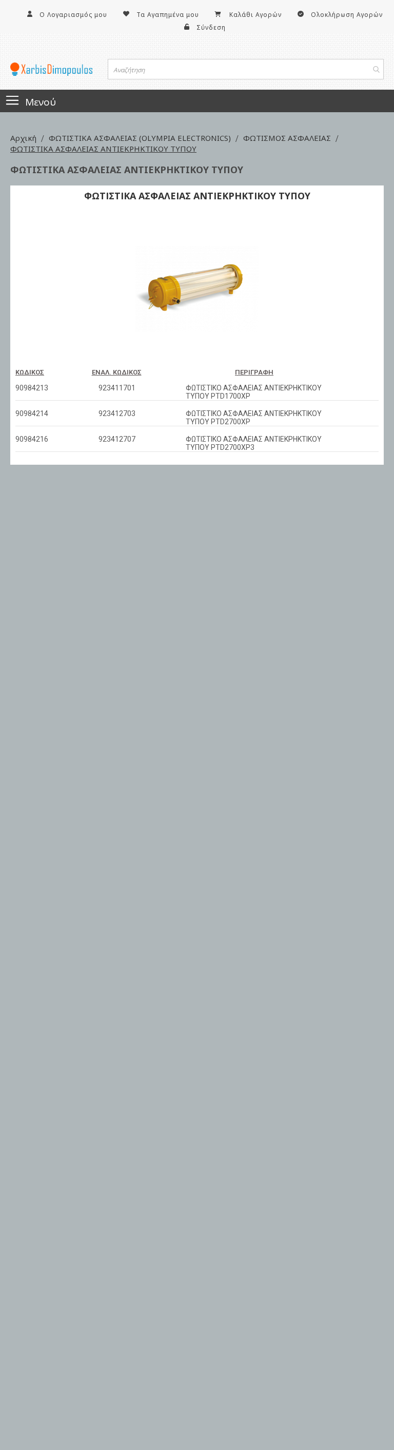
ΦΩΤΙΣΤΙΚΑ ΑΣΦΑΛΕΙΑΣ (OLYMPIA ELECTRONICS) (141, 138)
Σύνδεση (211, 27)
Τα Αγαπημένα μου (167, 14)
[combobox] (246, 69)
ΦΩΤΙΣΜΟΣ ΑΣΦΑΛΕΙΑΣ (288, 138)
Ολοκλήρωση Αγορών (347, 14)
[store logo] (51, 69)
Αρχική (24, 138)
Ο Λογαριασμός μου (73, 14)
